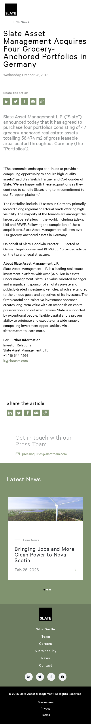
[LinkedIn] (29, 677)
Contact (45, 665)
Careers (45, 644)
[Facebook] (51, 677)
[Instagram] (62, 677)
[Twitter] (40, 677)
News (45, 658)
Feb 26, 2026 (27, 569)
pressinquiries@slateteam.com (44, 454)
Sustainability (45, 651)
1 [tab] (44, 589)
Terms (45, 715)
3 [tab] (50, 589)
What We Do (45, 629)
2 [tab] (47, 589)
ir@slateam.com (15, 360)
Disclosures (45, 702)
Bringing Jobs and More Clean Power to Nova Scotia (44, 554)
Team (45, 636)
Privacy (45, 708)
